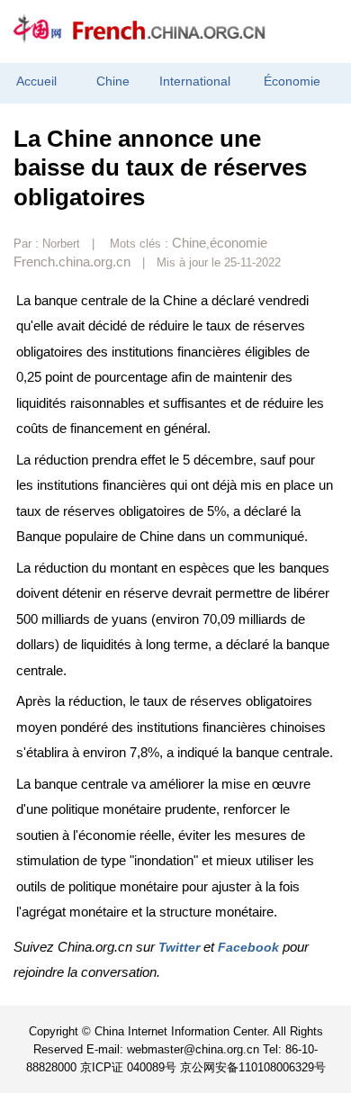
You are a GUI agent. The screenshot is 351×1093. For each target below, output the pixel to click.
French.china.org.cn (72, 261)
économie (238, 242)
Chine (113, 81)
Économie (292, 81)
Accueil (36, 81)
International (194, 81)
